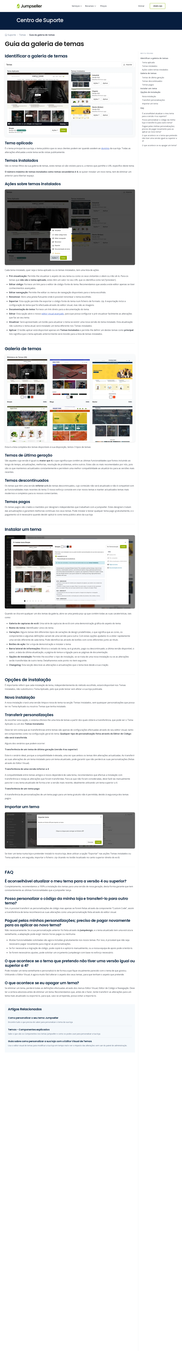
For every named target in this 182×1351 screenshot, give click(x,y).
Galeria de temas (148, 73)
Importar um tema (150, 103)
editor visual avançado (53, 313)
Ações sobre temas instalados (155, 69)
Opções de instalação (150, 92)
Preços (103, 6)
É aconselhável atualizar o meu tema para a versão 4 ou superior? (158, 114)
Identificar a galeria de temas (154, 58)
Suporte (12, 34)
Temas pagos (148, 85)
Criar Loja (157, 6)
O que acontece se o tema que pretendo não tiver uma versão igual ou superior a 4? (159, 138)
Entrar (141, 6)
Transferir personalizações (153, 100)
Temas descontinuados (152, 81)
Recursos (89, 6)
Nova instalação (149, 96)
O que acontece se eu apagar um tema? (159, 145)
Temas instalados (149, 66)
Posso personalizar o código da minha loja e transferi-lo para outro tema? (158, 121)
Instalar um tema (148, 88)
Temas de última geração (153, 77)
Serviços (76, 6)
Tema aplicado (148, 62)
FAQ (142, 108)
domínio (105, 148)
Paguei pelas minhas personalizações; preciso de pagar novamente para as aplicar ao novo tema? (158, 129)
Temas (22, 34)
